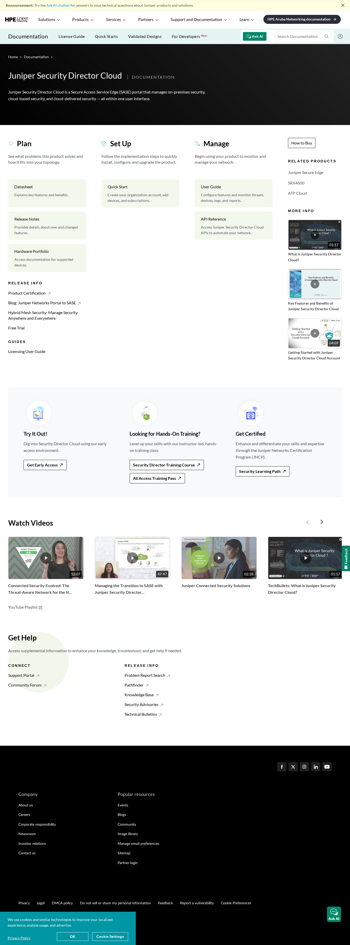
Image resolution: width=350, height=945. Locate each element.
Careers (24, 815)
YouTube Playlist (25, 607)
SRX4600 (296, 182)
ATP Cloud (297, 193)
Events (123, 805)
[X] (293, 767)
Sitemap (124, 853)
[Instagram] (304, 767)
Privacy (24, 903)
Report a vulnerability (197, 903)
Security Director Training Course (164, 464)
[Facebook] (281, 767)
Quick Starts (106, 36)
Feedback (165, 903)
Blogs (122, 815)
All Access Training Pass (154, 478)
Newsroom (27, 834)
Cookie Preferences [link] (236, 903)
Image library (128, 834)
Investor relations (32, 844)
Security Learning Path (260, 471)
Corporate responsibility (37, 824)
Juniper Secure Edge (305, 172)
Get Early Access (42, 464)
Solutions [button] (46, 20)
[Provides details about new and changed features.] (47, 226)
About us (25, 805)
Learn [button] (244, 20)
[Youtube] (327, 767)
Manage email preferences (138, 844)
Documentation (28, 36)
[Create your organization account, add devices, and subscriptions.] (140, 193)
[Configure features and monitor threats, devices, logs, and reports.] (234, 193)
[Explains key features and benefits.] (47, 193)
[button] (334, 914)
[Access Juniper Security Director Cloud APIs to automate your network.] (234, 226)
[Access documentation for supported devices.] (47, 258)
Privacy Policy (19, 938)
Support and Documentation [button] (196, 20)
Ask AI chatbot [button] (58, 5)
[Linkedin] (315, 767)
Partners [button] (145, 20)
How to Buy (301, 142)
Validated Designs (145, 36)
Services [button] (113, 20)
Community (127, 824)
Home (13, 57)
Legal (41, 903)
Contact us (27, 853)
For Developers (189, 36)
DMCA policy (62, 903)
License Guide (72, 36)
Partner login (128, 863)
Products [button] (80, 20)
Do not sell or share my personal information (115, 903)
